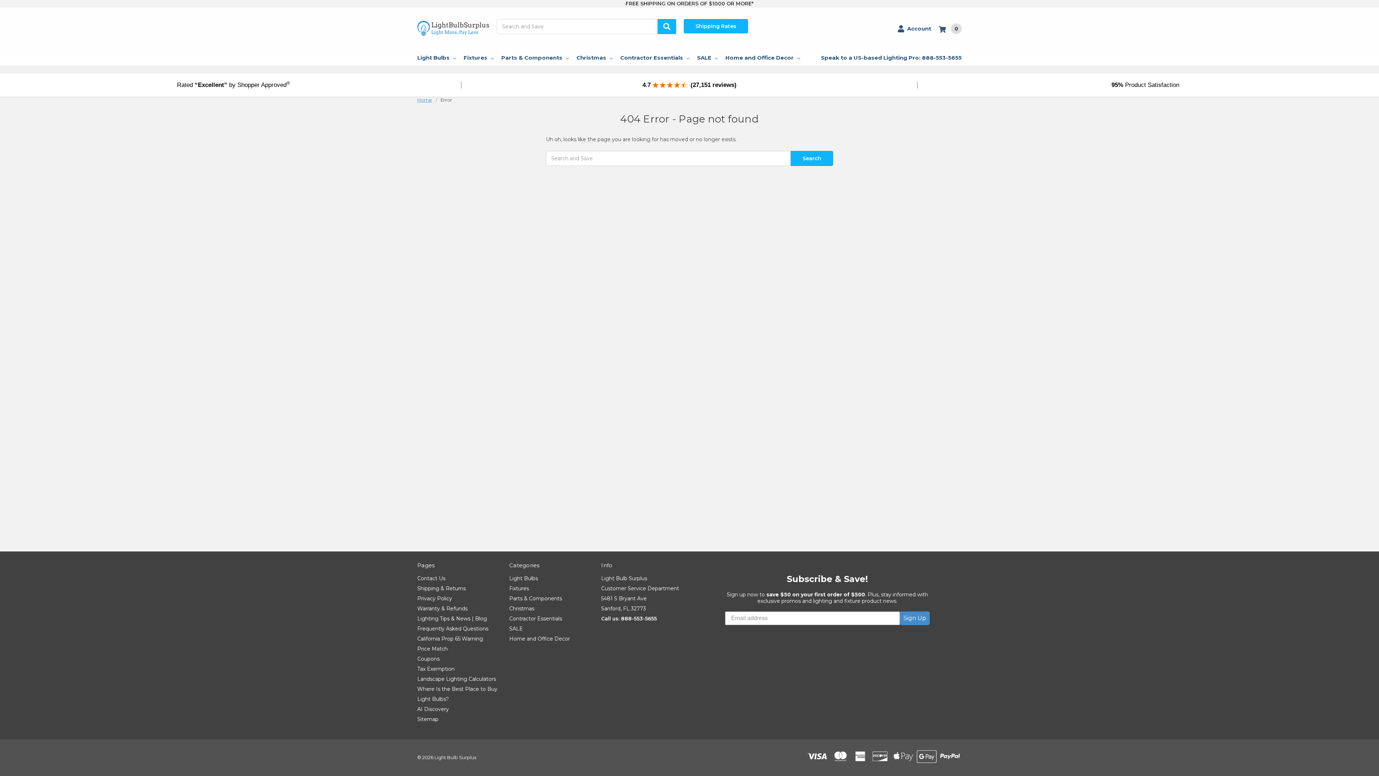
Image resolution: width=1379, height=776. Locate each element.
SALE (704, 57)
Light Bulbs (433, 57)
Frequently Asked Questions (452, 628)
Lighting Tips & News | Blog (452, 618)
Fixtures (475, 57)
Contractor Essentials (651, 57)
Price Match (432, 649)
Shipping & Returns (441, 588)
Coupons (428, 659)
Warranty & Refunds (442, 608)
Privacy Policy (434, 598)
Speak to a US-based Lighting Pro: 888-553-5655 (891, 57)
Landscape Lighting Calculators (456, 679)
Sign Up (915, 618)
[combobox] (586, 26)
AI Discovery (433, 709)
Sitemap (427, 719)
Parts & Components (531, 57)
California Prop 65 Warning (450, 639)
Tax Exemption (436, 669)
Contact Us (431, 578)
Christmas (591, 57)
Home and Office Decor (759, 57)
